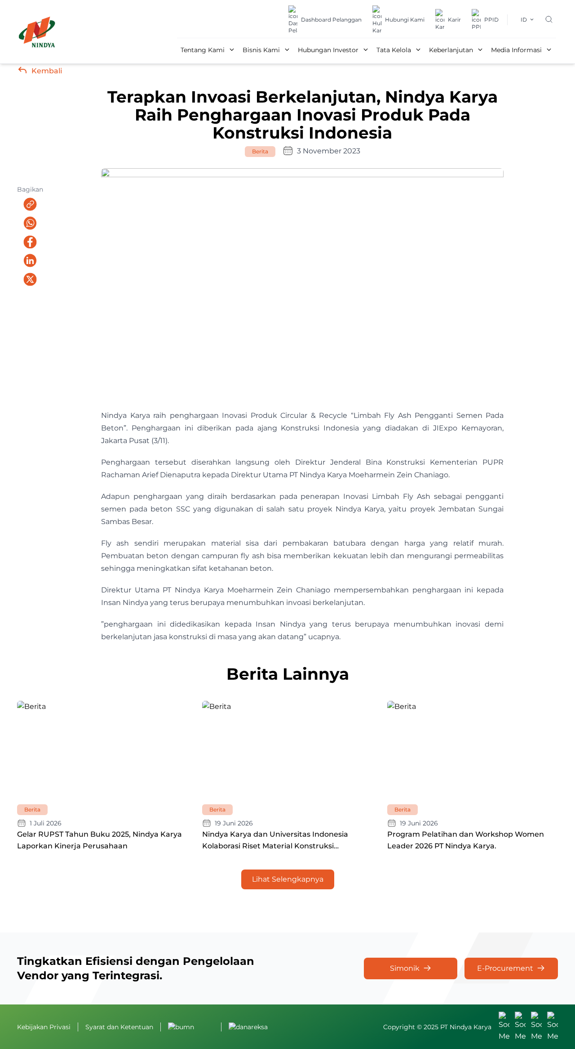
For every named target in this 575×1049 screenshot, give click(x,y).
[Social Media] (504, 1027)
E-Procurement (505, 968)
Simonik (405, 968)
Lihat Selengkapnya (287, 879)
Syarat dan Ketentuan (119, 1027)
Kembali (46, 71)
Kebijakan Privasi (44, 1027)
